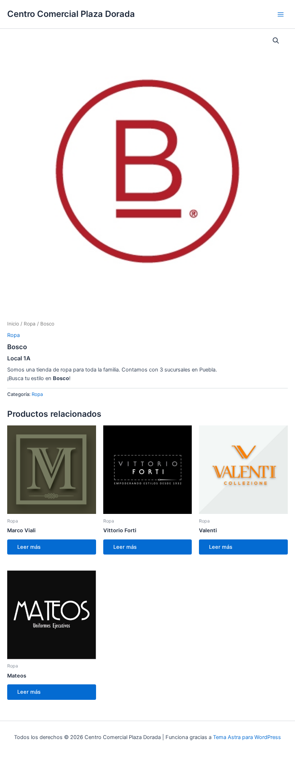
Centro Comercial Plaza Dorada (71, 14)
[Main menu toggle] (280, 14)
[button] (275, 40)
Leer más (29, 547)
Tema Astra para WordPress (247, 737)
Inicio (13, 324)
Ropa (30, 324)
